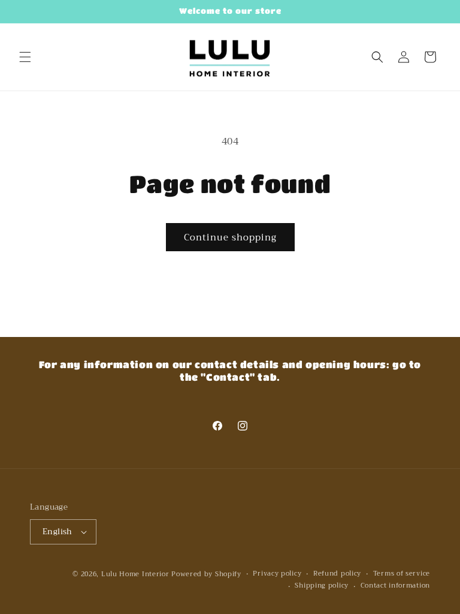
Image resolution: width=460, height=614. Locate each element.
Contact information (395, 585)
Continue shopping (230, 237)
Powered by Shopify (206, 574)
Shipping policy (322, 585)
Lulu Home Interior (135, 574)
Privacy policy (277, 573)
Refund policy (337, 573)
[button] (25, 57)
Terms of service (401, 573)
